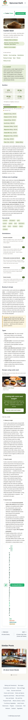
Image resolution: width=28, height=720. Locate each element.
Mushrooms (5, 705)
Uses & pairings (12, 55)
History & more (7, 60)
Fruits (8, 690)
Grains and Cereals (9, 693)
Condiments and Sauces (9, 688)
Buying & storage (7, 58)
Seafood (13, 708)
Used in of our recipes (9, 47)
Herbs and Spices (19, 693)
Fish (24, 705)
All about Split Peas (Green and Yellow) (21, 634)
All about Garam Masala (11, 670)
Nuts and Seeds (10, 698)
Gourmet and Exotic (16, 690)
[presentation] (14, 658)
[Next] (24, 661)
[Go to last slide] (4, 661)
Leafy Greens (20, 703)
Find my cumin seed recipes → (14, 410)
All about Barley (6, 633)
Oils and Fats (18, 698)
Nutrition (5, 55)
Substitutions (20, 55)
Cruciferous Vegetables (10, 703)
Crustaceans (18, 705)
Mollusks (8, 708)
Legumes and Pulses (9, 695)
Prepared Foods (7, 700)
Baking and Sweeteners (11, 685)
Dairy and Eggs (21, 688)
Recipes (19, 58)
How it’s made (8, 459)
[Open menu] (25, 3)
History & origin (9, 420)
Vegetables (19, 708)
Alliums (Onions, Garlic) (19, 700)
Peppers (12, 705)
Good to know (8, 499)
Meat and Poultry (20, 695)
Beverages (20, 685)
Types (14, 58)
